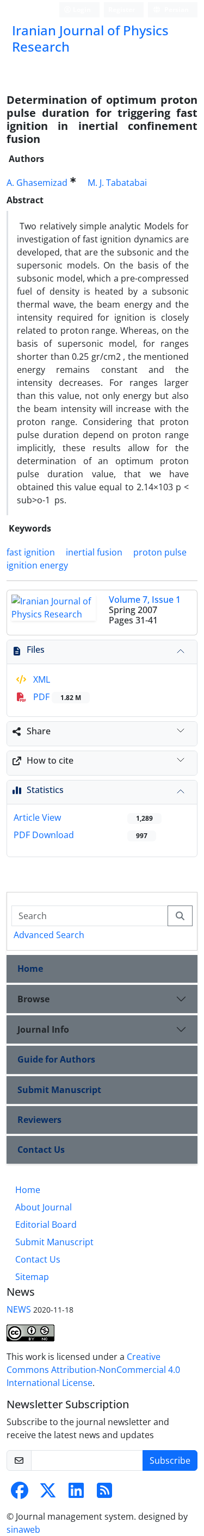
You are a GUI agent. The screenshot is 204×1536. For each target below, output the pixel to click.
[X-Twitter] (48, 1494)
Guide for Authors (56, 1059)
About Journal (43, 1207)
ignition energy (37, 565)
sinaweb (23, 1529)
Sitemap (32, 1277)
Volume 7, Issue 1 (145, 599)
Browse (33, 999)
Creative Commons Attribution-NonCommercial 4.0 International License (93, 1370)
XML (40, 679)
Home (30, 969)
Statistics (45, 790)
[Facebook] (20, 1494)
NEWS (19, 1309)
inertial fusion (94, 552)
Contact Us (41, 1150)
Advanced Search (49, 935)
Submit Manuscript (59, 1090)
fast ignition (31, 552)
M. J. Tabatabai (117, 183)
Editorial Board (46, 1225)
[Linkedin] (76, 1494)
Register (121, 9)
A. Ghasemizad (37, 183)
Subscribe (170, 1460)
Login (81, 9)
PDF (56, 697)
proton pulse (160, 552)
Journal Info (43, 1029)
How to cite (50, 760)
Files (36, 649)
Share (39, 731)
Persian (176, 9)
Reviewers (39, 1120)
